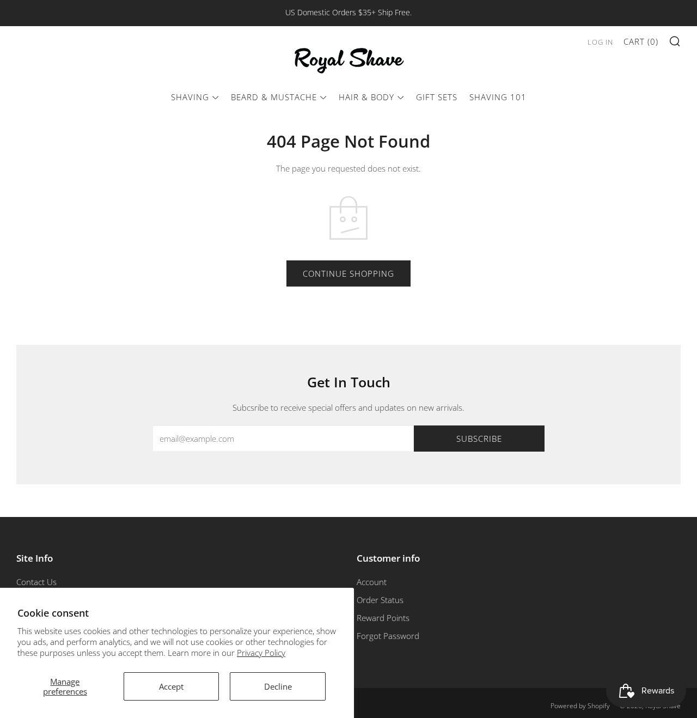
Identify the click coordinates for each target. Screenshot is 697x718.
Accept (171, 686)
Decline (278, 686)
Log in (600, 42)
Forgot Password (388, 635)
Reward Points (383, 617)
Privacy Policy (261, 652)
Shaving (190, 97)
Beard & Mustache (274, 97)
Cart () (640, 41)
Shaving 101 (498, 97)
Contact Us (36, 581)
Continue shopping (348, 273)
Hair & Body (366, 97)
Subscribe (479, 438)
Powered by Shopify (580, 705)
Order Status (380, 599)
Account (372, 581)
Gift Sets (436, 97)
